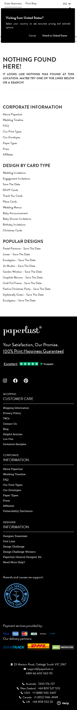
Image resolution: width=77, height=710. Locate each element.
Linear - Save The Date (16, 254)
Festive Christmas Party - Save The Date (26, 289)
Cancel (32, 36)
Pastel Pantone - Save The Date (22, 248)
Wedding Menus (12, 207)
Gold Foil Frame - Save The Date (22, 283)
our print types (12, 485)
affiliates (8, 505)
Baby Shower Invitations (17, 219)
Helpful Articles (12, 434)
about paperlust (13, 469)
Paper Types (10, 143)
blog (5, 429)
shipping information (16, 408)
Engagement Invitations (16, 178)
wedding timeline (14, 474)
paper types (10, 495)
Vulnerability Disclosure (18, 511)
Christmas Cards (12, 230)
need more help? (14, 562)
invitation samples (14, 444)
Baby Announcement (15, 213)
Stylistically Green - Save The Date (23, 294)
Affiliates (8, 154)
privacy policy (12, 413)
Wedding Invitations (14, 173)
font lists (9, 541)
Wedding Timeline (13, 120)
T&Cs (6, 418)
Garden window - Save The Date (22, 271)
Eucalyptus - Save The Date (19, 260)
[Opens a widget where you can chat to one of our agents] (63, 703)
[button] (67, 3)
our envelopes (12, 490)
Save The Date (11, 184)
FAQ (6, 126)
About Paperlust (12, 114)
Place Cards (10, 201)
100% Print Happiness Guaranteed (33, 351)
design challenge (13, 546)
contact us (10, 423)
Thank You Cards (13, 196)
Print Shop (31, 3)
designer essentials (15, 536)
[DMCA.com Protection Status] (63, 646)
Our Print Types (12, 131)
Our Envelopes (11, 137)
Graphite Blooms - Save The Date (23, 277)
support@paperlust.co (40, 669)
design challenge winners (19, 551)
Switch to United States (54, 36)
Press (6, 149)
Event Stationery (13, 3)
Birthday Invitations (14, 224)
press (6, 500)
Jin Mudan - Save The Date (19, 266)
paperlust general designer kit (22, 557)
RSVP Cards (10, 190)
